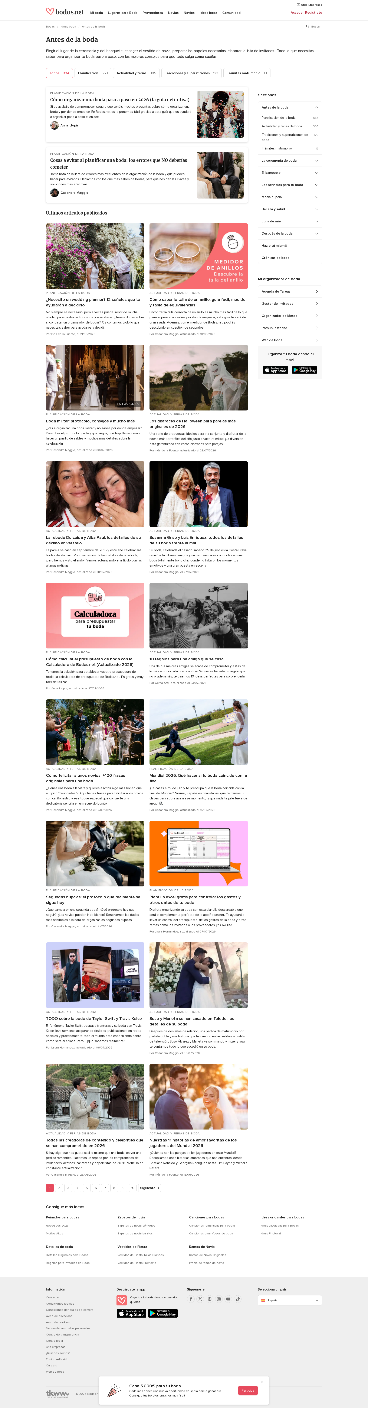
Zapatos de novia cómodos (136, 1225)
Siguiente (147, 1188)
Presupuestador (274, 328)
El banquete (271, 173)
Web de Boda (272, 340)
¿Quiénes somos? (58, 1353)
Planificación (93, 73)
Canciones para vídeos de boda (211, 1233)
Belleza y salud (273, 209)
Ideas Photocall (271, 1233)
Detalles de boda (59, 1247)
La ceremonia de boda (279, 160)
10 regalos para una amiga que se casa (187, 659)
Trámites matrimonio (247, 73)
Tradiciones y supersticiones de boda (285, 137)
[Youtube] (228, 1299)
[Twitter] (200, 1299)
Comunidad (231, 13)
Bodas (51, 26)
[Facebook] (191, 1299)
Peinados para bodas (62, 1217)
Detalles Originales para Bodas (67, 1255)
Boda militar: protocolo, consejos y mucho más (90, 421)
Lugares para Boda (123, 13)
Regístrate (313, 12)
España (272, 1300)
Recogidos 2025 (57, 1225)
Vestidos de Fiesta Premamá (137, 1263)
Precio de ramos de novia (206, 1263)
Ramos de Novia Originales (207, 1255)
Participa (248, 1390)
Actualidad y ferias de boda (282, 126)
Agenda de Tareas (276, 291)
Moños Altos (54, 1233)
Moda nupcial (272, 197)
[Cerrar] (262, 1382)
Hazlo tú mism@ (274, 246)
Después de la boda (277, 233)
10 (132, 1188)
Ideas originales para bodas (282, 1217)
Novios (189, 13)
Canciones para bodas (206, 1217)
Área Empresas (311, 5)
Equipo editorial (56, 1359)
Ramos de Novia (202, 1247)
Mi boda (96, 13)
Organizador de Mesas (279, 316)
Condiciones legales (60, 1303)
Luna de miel (272, 221)
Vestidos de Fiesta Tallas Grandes (141, 1255)
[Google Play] (163, 1317)
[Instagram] (219, 1299)
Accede (296, 12)
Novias (173, 13)
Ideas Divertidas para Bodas (280, 1225)
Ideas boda (208, 13)
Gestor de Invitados (277, 304)
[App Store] (131, 1317)
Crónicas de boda (275, 258)
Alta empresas (55, 1347)
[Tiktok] (238, 1299)
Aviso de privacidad (59, 1316)
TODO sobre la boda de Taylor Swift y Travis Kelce (94, 1018)
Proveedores (153, 13)
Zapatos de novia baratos (135, 1233)
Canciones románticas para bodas (212, 1225)
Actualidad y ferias (136, 73)
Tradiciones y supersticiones (191, 73)
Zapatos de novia (131, 1217)
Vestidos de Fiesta (132, 1247)
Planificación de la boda (279, 118)
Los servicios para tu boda (282, 185)
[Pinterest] (209, 1299)
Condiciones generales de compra (69, 1310)
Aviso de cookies (58, 1322)
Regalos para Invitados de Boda (68, 1263)
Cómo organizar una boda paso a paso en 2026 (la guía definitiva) (120, 99)
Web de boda (55, 1371)
